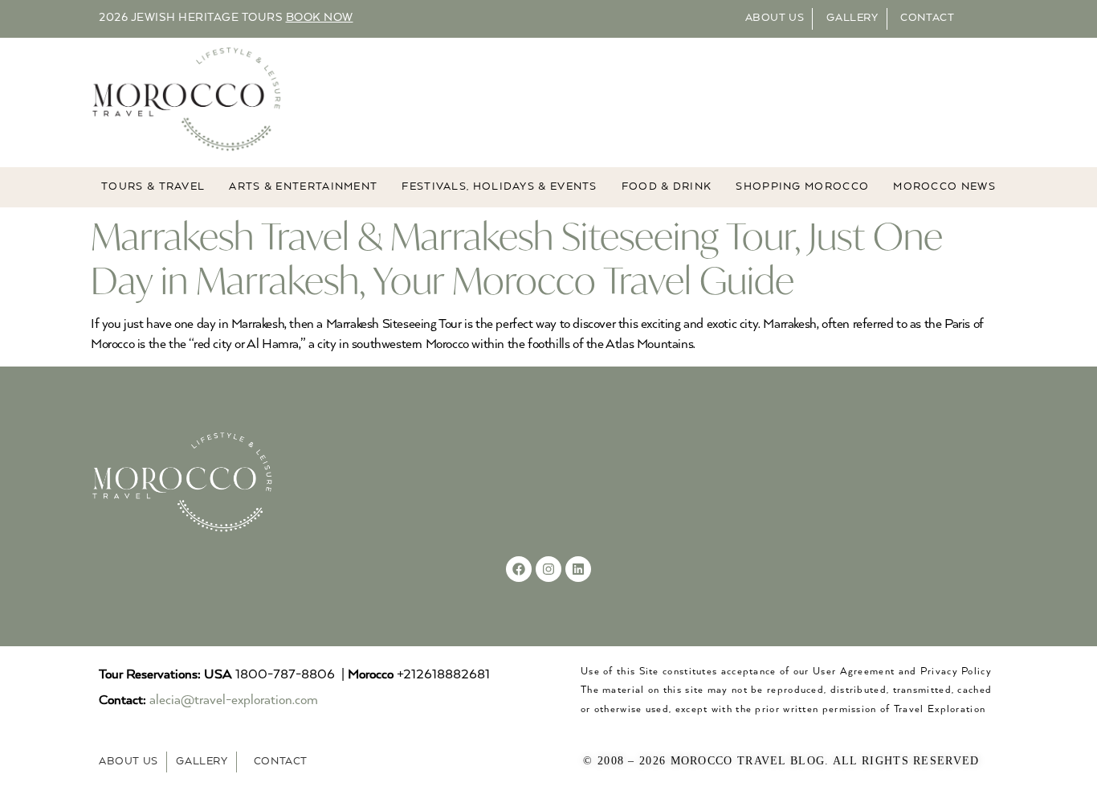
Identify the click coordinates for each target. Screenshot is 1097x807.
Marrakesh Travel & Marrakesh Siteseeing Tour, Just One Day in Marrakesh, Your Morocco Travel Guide (517, 258)
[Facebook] (519, 569)
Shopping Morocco (802, 187)
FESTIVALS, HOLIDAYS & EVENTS (499, 187)
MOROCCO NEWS (944, 187)
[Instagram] (548, 569)
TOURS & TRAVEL (153, 187)
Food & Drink (667, 187)
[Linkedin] (578, 569)
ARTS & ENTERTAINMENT (303, 187)
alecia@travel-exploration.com (233, 700)
